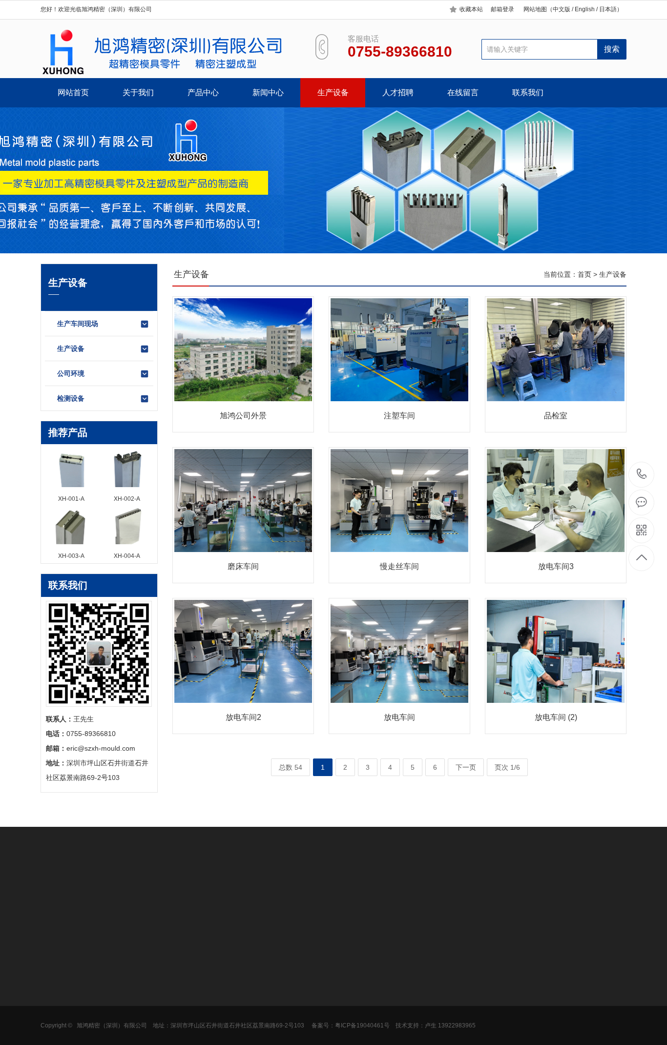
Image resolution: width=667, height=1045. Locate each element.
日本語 (608, 9)
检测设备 (70, 398)
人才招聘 (398, 92)
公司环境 (70, 373)
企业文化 (54, 988)
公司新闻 (190, 974)
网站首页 (73, 92)
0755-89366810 (642, 475)
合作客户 (54, 1018)
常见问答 (190, 1003)
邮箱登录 (502, 9)
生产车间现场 (77, 324)
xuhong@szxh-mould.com (415, 1017)
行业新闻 (190, 988)
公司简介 (54, 974)
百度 (88, 892)
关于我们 (138, 92)
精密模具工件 (128, 974)
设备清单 (54, 1032)
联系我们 (527, 92)
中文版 (561, 9)
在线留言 (463, 92)
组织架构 (54, 1003)
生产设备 (333, 92)
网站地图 (535, 9)
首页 (584, 274)
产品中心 (203, 92)
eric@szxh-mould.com (100, 748)
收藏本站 (471, 9)
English (584, 9)
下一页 (466, 767)
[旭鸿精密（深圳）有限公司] (166, 52)
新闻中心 (268, 92)
